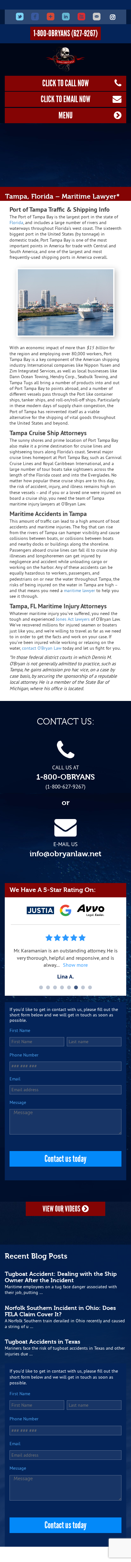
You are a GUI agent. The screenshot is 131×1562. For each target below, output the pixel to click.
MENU (65, 115)
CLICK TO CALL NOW (65, 83)
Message (18, 1102)
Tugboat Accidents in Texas (42, 1342)
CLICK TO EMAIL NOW (65, 99)
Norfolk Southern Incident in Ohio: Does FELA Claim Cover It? (60, 1311)
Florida (16, 222)
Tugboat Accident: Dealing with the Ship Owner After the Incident (61, 1277)
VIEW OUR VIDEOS (62, 1209)
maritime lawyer (79, 590)
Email (15, 1079)
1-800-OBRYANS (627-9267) (65, 33)
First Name (20, 1030)
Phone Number (24, 1055)
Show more (75, 965)
